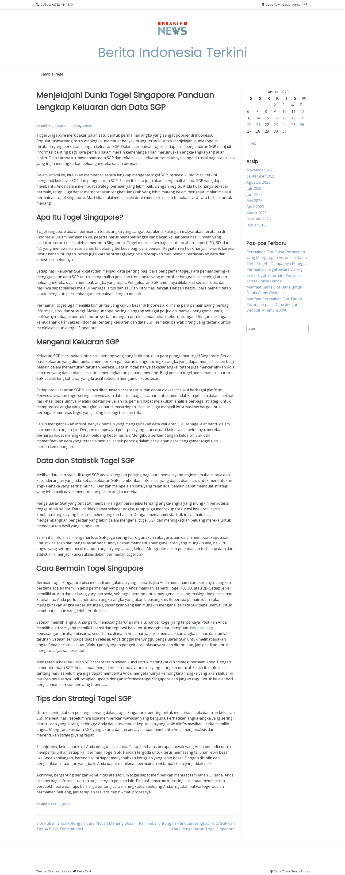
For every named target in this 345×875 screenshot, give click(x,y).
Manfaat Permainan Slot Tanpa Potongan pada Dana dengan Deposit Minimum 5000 (274, 304)
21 (258, 124)
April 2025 (255, 206)
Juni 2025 (254, 194)
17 (284, 118)
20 (249, 124)
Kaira (67, 871)
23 (276, 124)
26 (302, 124)
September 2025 (260, 176)
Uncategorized (62, 803)
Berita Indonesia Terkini (172, 52)
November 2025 (260, 170)
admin (87, 125)
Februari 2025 (258, 219)
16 (276, 118)
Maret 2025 (256, 212)
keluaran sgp (201, 627)
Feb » (254, 143)
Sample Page (52, 74)
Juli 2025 (253, 188)
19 (302, 118)
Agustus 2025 (258, 182)
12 (302, 111)
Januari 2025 (257, 225)
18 (293, 118)
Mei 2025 (254, 200)
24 (284, 124)
